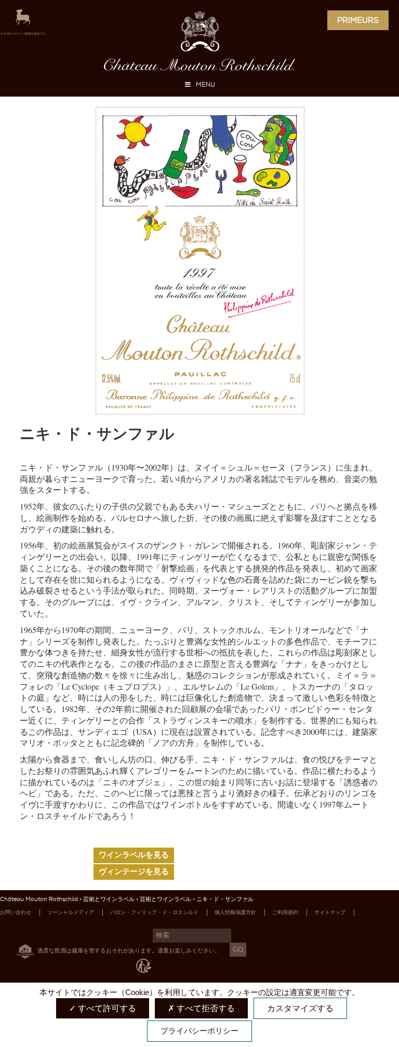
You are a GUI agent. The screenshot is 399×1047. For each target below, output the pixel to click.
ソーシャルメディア (70, 912)
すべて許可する (106, 1008)
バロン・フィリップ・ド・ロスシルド (154, 912)
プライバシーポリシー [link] (199, 1030)
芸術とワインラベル (109, 899)
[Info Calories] (23, 950)
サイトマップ (329, 912)
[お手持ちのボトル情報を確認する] (23, 25)
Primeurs (358, 20)
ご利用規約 (285, 912)
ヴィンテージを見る (134, 871)
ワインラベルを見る (134, 855)
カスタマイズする (300, 1008)
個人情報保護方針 (235, 912)
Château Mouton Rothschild (39, 899)
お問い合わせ (15, 912)
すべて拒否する (205, 1008)
